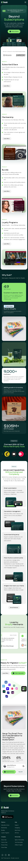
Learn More (7, 86)
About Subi (3, 839)
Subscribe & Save (5, 825)
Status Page (4, 847)
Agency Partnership (19, 839)
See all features (14, 607)
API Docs (17, 832)
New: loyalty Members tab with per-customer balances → (13, 11)
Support (17, 825)
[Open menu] (25, 2)
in (2, 855)
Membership (4, 827)
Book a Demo (15, 31)
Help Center (17, 830)
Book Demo (15, 795)
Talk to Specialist (19, 673)
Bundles (3, 830)
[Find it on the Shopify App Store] (7, 816)
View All (20, 772)
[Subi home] (4, 2)
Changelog (17, 827)
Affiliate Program (19, 844)
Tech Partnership (19, 842)
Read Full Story (10, 772)
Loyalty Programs (5, 832)
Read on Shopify (4, 635)
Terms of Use (4, 842)
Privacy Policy (4, 844)
